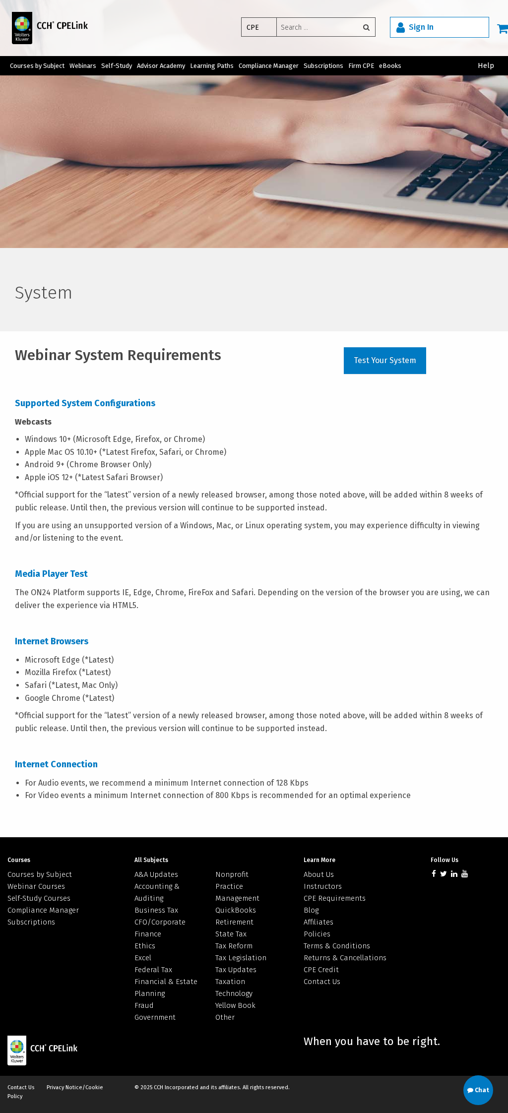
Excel (142, 957)
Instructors (323, 886)
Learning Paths (212, 65)
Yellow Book (235, 1005)
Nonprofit (232, 874)
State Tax (231, 933)
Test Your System (385, 360)
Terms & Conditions (337, 945)
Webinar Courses (36, 886)
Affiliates (318, 922)
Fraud (144, 1005)
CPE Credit (321, 969)
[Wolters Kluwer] (44, 27)
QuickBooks (235, 910)
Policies (317, 933)
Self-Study (116, 65)
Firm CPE (361, 65)
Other (225, 1017)
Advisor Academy (161, 65)
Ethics (144, 945)
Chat (481, 1090)
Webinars (82, 65)
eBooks (390, 65)
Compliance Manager (269, 65)
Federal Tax (153, 969)
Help (486, 66)
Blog (311, 910)
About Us (319, 874)
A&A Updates (156, 874)
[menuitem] (311, 28)
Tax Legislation (240, 957)
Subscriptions (323, 65)
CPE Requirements (335, 898)
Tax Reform (234, 945)
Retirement (234, 922)
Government (155, 1017)
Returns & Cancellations (345, 957)
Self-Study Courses (38, 898)
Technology (234, 993)
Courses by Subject (37, 65)
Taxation (230, 981)
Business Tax (156, 910)
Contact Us (322, 981)
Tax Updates (235, 969)
